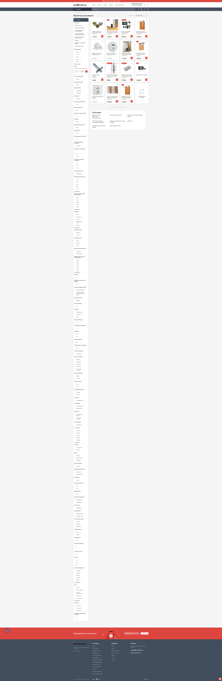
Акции (93, 4)
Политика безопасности (77, 679)
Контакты (99, 4)
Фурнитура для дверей (97, 662)
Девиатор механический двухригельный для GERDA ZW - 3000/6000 (127, 75)
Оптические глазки (96, 117)
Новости (111, 4)
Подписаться (144, 633)
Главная (74, 12)
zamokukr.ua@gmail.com (136, 652)
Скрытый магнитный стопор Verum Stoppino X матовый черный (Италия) (112, 32)
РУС (148, 4)
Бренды (105, 4)
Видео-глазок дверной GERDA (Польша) (126, 32)
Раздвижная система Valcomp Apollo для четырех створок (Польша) (141, 32)
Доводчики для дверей (97, 659)
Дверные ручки (95, 652)
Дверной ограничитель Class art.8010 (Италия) (96, 32)
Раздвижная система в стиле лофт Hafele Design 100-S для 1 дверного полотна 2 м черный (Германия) (126, 54)
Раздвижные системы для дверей (80, 43)
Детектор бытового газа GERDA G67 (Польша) (97, 54)
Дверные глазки (78, 25)
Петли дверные (95, 657)
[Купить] (102, 36)
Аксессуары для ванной (97, 673)
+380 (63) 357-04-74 (136, 3)
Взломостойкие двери (97, 671)
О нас (113, 646)
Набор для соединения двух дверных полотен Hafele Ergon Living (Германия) (112, 97)
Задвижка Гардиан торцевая (96, 75)
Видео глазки (95, 116)
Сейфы (93, 669)
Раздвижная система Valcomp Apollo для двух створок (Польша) (126, 97)
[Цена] (86, 71)
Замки (93, 646)
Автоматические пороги (80, 27)
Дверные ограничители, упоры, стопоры (79, 37)
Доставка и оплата (119, 4)
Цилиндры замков (96, 650)
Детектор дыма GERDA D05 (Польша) (97, 97)
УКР (144, 4)
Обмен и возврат (115, 652)
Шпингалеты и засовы (79, 46)
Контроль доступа (96, 664)
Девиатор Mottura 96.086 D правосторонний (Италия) (112, 75)
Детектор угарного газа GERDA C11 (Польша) (111, 54)
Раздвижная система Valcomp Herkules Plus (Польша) (140, 54)
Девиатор (77, 40)
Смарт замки (95, 648)
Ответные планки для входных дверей (79, 31)
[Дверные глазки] (86, 25)
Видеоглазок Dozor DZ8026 (141, 74)
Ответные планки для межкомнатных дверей (79, 34)
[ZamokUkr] (82, 644)
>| (127, 107)
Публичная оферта (86, 679)
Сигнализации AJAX (96, 666)
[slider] (86, 68)
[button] (142, 15)
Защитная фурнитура (96, 655)
